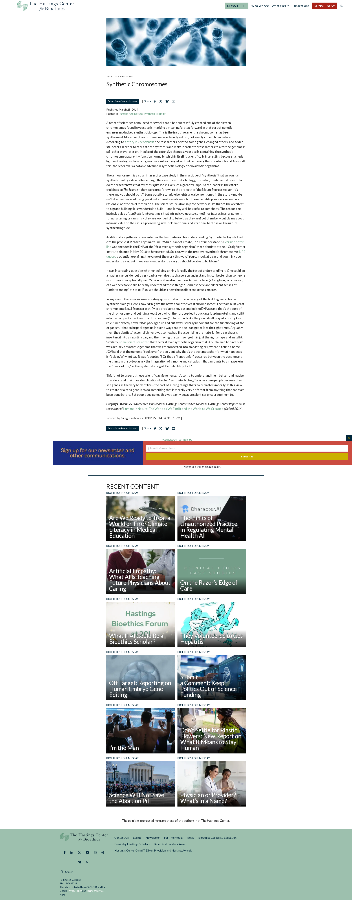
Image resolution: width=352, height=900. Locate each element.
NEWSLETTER (237, 6)
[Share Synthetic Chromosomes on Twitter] (161, 101)
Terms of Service (95, 890)
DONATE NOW (324, 6)
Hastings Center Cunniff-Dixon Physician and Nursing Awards (153, 850)
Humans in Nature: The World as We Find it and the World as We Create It (173, 409)
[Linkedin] (71, 852)
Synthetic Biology (155, 113)
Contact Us (121, 837)
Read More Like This (175, 440)
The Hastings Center (84, 839)
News (190, 837)
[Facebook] (64, 852)
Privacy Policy (75, 890)
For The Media (173, 837)
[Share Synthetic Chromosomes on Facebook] (156, 101)
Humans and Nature (130, 113)
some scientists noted (134, 342)
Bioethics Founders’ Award (170, 844)
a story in (139, 142)
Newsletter (153, 837)
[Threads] (102, 852)
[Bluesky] (79, 862)
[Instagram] (95, 852)
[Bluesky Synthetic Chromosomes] (168, 101)
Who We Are (260, 6)
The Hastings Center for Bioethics (45, 6)
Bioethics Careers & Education (217, 837)
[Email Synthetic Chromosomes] (174, 101)
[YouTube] (87, 852)
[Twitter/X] (79, 852)
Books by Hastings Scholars (132, 844)
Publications (300, 6)
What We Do (280, 6)
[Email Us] (87, 862)
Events (137, 837)
